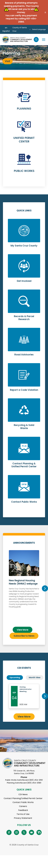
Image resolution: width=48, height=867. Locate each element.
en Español (6, 29)
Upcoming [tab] (15, 677)
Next (45, 588)
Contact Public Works (23, 802)
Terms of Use (23, 814)
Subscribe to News (24, 635)
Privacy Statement (23, 818)
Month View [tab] (34, 677)
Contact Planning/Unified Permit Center (23, 798)
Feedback (23, 810)
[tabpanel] (24, 57)
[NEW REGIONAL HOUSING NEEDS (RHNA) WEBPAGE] (24, 587)
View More (22, 629)
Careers (23, 806)
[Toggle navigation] (43, 39)
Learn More (24, 102)
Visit (7, 61)
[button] (45, 12)
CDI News (23, 794)
